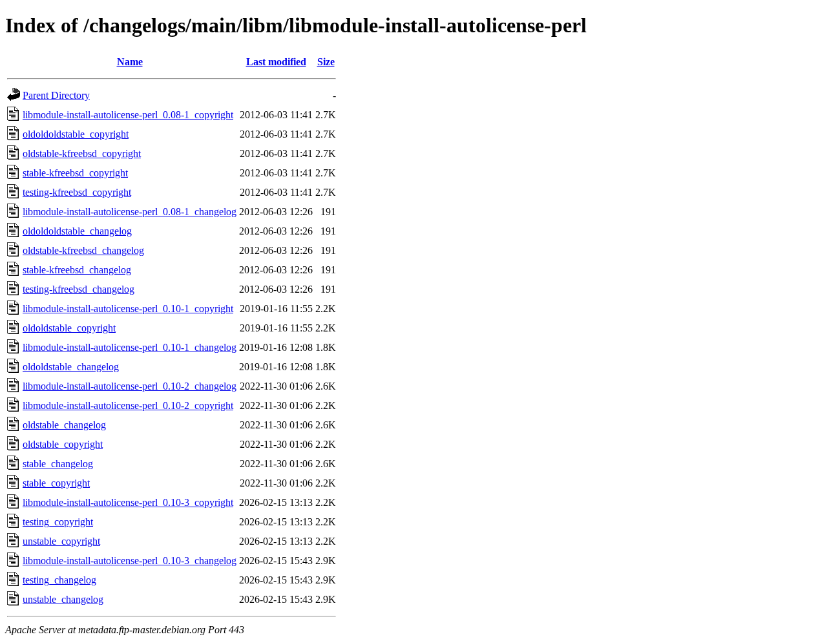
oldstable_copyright (63, 444)
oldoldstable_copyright (69, 327)
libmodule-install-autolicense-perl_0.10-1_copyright (128, 308)
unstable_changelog (63, 599)
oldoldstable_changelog (71, 366)
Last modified (276, 61)
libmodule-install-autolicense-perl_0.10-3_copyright (128, 502)
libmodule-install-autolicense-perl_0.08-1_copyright (128, 114)
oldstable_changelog (64, 424)
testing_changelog (59, 579)
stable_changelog (58, 463)
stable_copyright (56, 483)
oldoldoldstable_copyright (76, 134)
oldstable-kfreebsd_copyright (82, 153)
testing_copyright (58, 521)
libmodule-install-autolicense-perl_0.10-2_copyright (128, 405)
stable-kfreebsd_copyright (75, 172)
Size (326, 61)
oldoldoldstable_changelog (77, 231)
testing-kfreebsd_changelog (78, 289)
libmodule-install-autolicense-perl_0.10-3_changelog (129, 560)
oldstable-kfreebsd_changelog (83, 250)
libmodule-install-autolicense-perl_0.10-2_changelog (129, 386)
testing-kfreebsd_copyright (77, 192)
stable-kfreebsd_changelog (77, 269)
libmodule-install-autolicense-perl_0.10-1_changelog (129, 347)
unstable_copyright (61, 541)
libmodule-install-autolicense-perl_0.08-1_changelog (129, 211)
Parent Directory (56, 95)
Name (130, 61)
